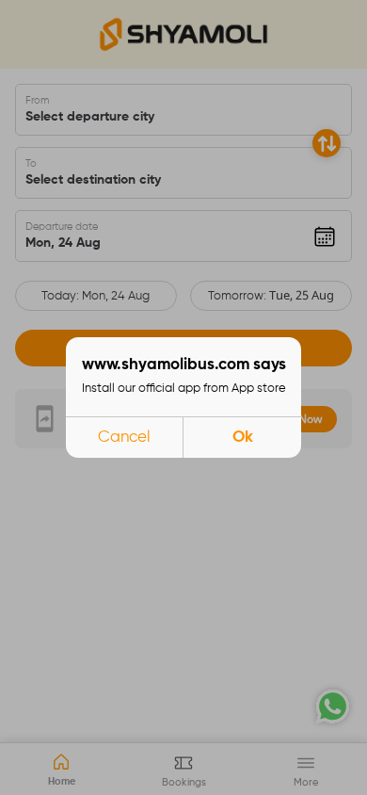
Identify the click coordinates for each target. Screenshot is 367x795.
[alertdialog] (183, 397)
